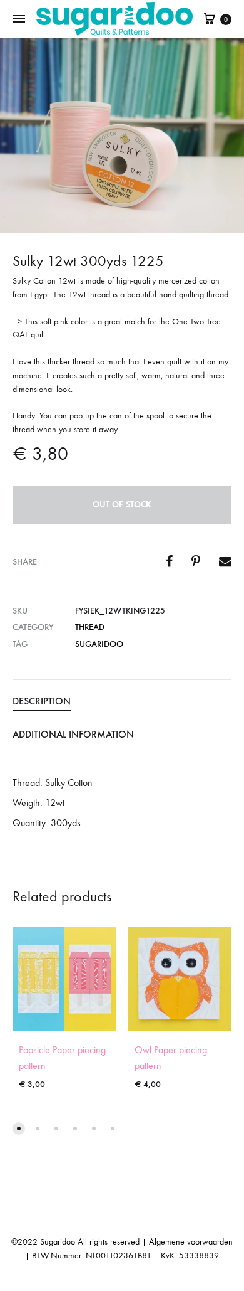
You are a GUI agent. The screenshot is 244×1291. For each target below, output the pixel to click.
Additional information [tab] (73, 734)
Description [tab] (42, 701)
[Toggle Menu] (19, 19)
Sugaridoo (99, 644)
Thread (89, 627)
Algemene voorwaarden (191, 1241)
